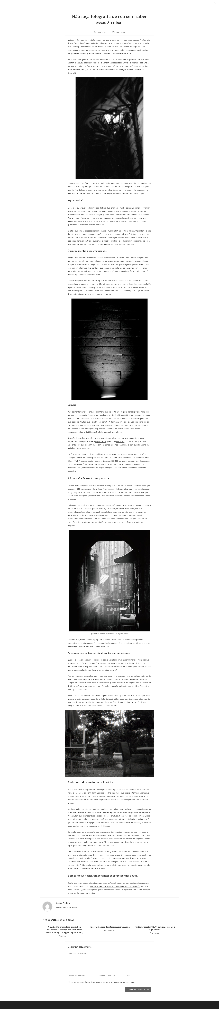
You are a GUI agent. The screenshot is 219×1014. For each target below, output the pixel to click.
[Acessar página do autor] (47, 906)
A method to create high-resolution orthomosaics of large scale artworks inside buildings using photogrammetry (64, 930)
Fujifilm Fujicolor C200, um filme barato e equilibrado (155, 928)
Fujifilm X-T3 (100, 441)
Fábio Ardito (63, 903)
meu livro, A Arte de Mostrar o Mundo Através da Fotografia (115, 886)
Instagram (92, 889)
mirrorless (120, 441)
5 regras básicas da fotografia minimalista (110, 927)
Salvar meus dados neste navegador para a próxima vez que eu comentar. (103, 982)
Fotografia (120, 32)
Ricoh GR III (123, 415)
